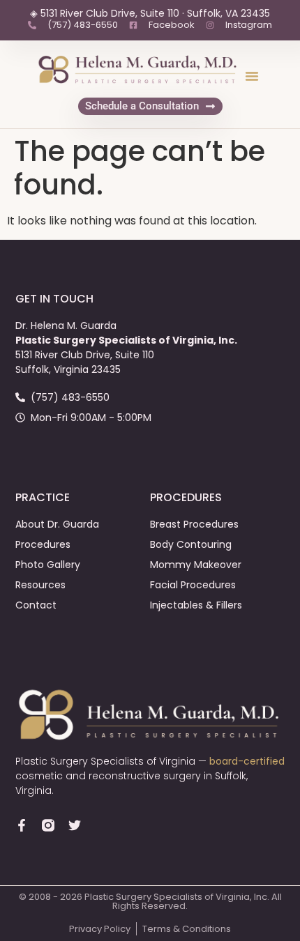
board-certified (247, 761)
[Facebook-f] (21, 825)
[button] (251, 76)
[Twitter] (74, 825)
